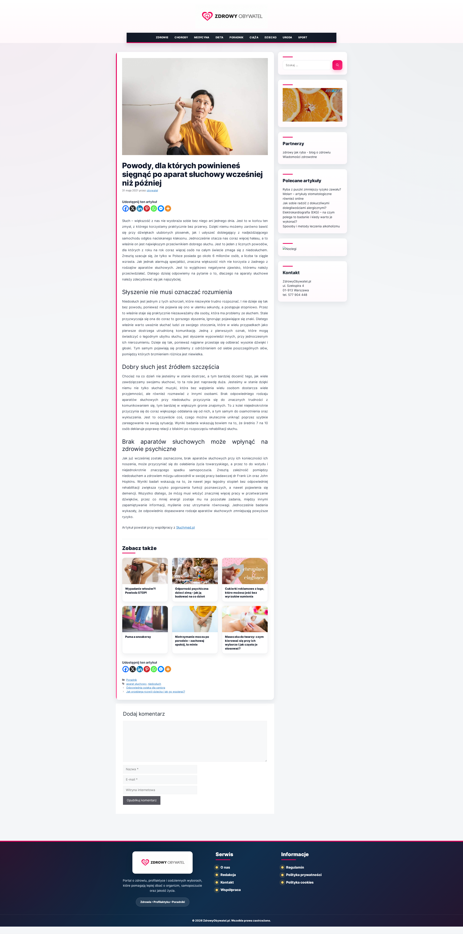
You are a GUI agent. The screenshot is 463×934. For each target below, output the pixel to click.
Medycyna (201, 37)
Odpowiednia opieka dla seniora (145, 687)
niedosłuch (154, 683)
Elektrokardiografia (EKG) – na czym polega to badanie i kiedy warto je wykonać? (309, 217)
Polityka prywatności (304, 875)
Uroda (287, 37)
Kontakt (291, 272)
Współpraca (230, 890)
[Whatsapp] (154, 208)
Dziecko (271, 37)
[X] (132, 208)
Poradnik (236, 37)
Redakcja (228, 875)
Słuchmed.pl (185, 527)
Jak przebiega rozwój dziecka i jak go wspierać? (155, 691)
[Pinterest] (147, 208)
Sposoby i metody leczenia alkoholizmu (311, 226)
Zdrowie (162, 37)
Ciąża (254, 37)
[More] (168, 208)
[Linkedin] (140, 208)
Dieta (220, 37)
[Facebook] (125, 208)
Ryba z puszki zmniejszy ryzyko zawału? (312, 189)
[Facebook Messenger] (161, 208)
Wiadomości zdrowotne (300, 157)
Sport (302, 37)
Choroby (181, 37)
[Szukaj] (337, 65)
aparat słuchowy (136, 683)
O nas (225, 867)
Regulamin (295, 867)
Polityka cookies (300, 882)
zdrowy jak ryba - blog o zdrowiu (307, 152)
